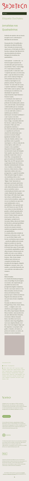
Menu (6, 13)
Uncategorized (11, 365)
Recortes (5, 365)
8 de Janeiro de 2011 (6, 362)
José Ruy (14, 376)
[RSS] (14, 477)
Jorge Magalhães (18, 374)
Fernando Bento (15, 372)
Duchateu (9, 372)
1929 (5, 368)
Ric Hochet (18, 377)
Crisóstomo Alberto (17, 371)
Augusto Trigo (10, 369)
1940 (8, 368)
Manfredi (7, 377)
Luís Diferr (19, 376)
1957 (13, 368)
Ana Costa (17, 368)
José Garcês (9, 376)
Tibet (7, 379)
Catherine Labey (8, 371)
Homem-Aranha (5, 374)
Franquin (21, 372)
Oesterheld (12, 377)
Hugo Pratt (12, 374)
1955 (11, 368)
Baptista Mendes (17, 369)
